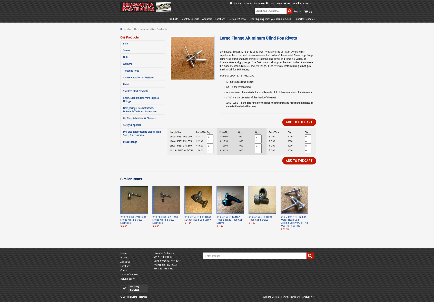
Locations (220, 19)
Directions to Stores (242, 3)
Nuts (125, 57)
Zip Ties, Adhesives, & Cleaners (139, 118)
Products (173, 19)
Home (123, 29)
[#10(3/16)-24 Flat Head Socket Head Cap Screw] (198, 199)
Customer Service (237, 19)
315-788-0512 (307, 3)
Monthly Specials (190, 19)
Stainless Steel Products (135, 91)
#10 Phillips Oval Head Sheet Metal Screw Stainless (133, 219)
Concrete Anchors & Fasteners (138, 77)
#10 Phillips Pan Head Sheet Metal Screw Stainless (165, 219)
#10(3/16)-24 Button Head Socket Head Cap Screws (229, 219)
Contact (124, 270)
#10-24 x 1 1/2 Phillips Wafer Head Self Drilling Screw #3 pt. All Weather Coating (294, 221)
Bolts (125, 43)
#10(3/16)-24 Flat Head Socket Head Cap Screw (197, 218)
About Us (207, 19)
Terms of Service (128, 274)
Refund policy (127, 278)
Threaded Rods (131, 70)
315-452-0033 (275, 3)
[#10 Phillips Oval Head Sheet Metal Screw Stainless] (134, 199)
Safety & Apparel (132, 125)
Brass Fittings (130, 142)
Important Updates (304, 19)
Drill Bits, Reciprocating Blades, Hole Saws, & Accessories (142, 133)
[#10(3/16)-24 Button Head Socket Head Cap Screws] (230, 199)
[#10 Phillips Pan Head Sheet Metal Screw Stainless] (166, 199)
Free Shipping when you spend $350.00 (270, 19)
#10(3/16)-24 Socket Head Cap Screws (260, 218)
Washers (127, 64)
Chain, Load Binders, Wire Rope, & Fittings (141, 99)
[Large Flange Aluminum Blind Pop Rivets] (192, 58)
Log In (297, 11)
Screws (126, 50)
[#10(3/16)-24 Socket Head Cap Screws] (262, 199)
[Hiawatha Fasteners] (145, 7)
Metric (126, 84)
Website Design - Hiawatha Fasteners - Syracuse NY (288, 297)
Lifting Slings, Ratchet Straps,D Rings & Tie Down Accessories (140, 110)
